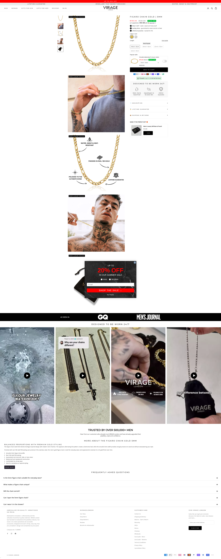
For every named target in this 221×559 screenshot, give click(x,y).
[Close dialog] (135, 262)
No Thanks (110, 295)
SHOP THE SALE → (110, 290)
